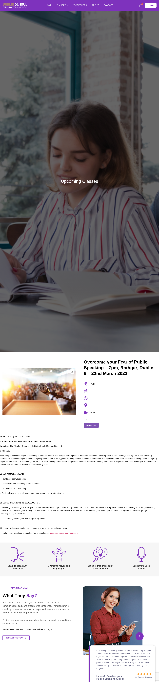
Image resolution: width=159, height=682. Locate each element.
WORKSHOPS (80, 5)
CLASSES (61, 5)
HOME (49, 5)
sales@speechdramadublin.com (64, 533)
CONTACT (108, 5)
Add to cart (91, 425)
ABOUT (95, 5)
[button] (140, 636)
